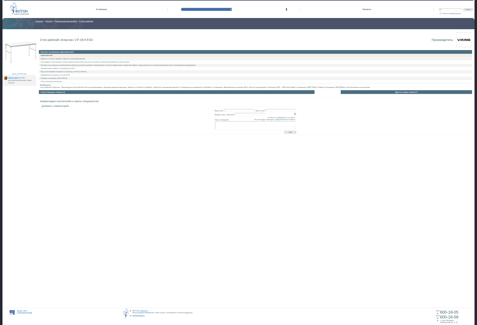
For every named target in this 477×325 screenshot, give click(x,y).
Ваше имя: (219, 111)
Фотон (13, 3)
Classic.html (13, 78)
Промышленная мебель (66, 21)
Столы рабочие (86, 21)
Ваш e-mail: (260, 111)
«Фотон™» (144, 311)
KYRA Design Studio (24, 313)
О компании (101, 9)
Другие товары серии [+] (406, 92)
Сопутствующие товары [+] (53, 92)
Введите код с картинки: (224, 115)
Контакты (367, 9)
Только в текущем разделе (451, 13)
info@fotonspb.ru (138, 316)
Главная (39, 21)
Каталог (49, 21)
